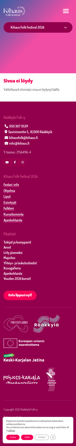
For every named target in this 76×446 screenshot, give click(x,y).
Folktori (9, 208)
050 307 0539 (18, 126)
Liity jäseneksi (13, 253)
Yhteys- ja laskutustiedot (20, 263)
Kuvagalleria (12, 268)
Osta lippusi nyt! (20, 295)
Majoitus (9, 258)
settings (11, 430)
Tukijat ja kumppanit (17, 242)
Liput (7, 197)
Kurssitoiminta (14, 214)
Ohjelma (9, 191)
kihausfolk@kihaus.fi (23, 138)
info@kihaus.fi (19, 143)
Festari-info (11, 185)
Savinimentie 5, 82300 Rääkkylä (30, 132)
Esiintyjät (10, 203)
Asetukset (41, 437)
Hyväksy (13, 437)
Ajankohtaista (13, 220)
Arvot (7, 247)
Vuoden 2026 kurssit (17, 279)
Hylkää (27, 437)
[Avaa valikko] (65, 11)
